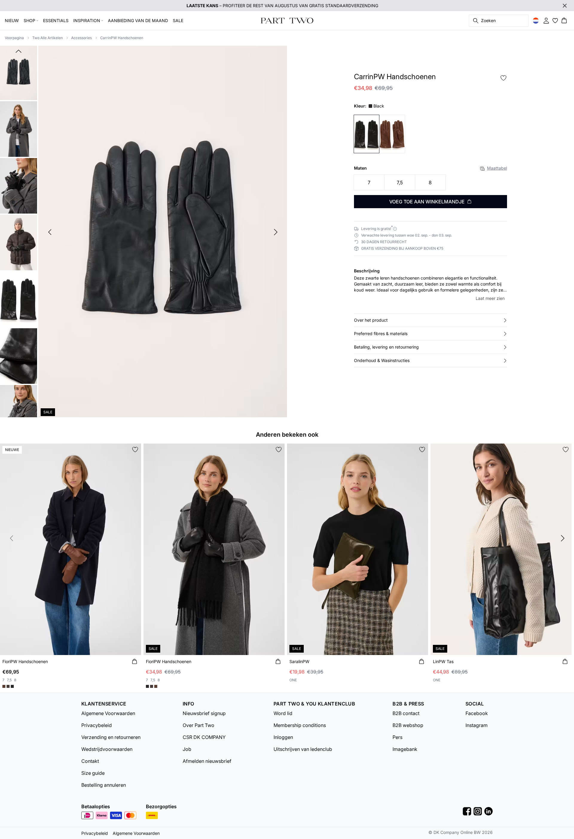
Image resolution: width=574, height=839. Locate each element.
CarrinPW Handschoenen (121, 38)
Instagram (476, 725)
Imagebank (405, 749)
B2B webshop (408, 725)
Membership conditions (300, 725)
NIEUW (12, 20)
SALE (178, 20)
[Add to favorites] (503, 78)
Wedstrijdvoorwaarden (106, 749)
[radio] (369, 182)
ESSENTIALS (55, 20)
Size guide (93, 773)
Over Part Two (198, 725)
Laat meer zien (490, 298)
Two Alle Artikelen (47, 38)
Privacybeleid (96, 725)
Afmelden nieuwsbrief (207, 761)
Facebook (476, 713)
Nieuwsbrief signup (204, 713)
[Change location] (536, 20)
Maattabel (497, 168)
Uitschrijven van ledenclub (303, 749)
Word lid (283, 713)
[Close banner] (564, 5)
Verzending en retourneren (111, 737)
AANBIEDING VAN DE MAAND (138, 20)
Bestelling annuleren (103, 785)
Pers (397, 737)
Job (187, 749)
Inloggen (283, 737)
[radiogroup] (430, 182)
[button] (430, 320)
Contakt (90, 761)
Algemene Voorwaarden (108, 713)
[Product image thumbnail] (18, 72)
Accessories (81, 38)
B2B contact (406, 713)
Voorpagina (14, 38)
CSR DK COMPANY (204, 737)
